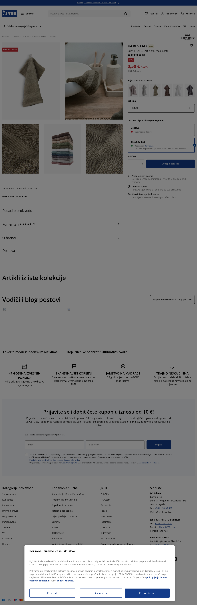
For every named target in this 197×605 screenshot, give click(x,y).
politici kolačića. (65, 580)
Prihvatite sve (147, 593)
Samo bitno (101, 593)
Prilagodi (52, 593)
